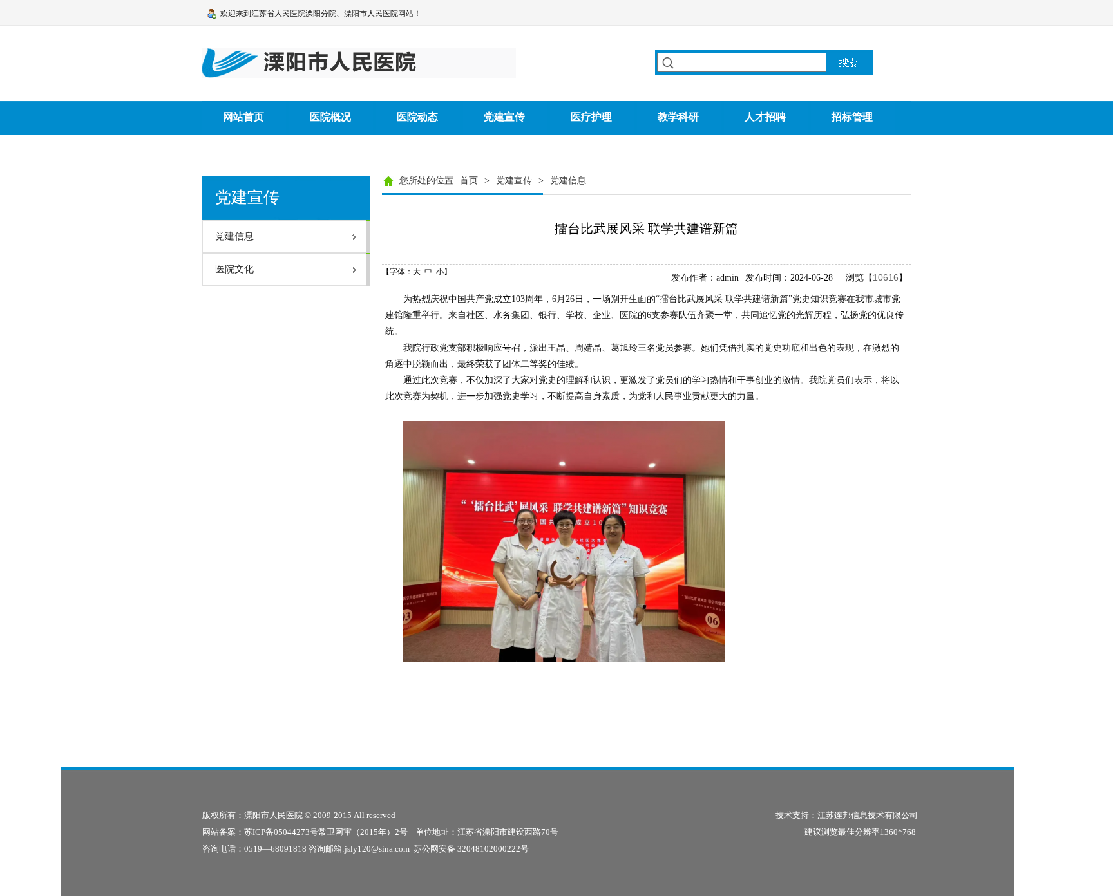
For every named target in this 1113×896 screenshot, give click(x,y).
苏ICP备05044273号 (281, 832)
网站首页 (243, 116)
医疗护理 (591, 116)
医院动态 (417, 116)
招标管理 (852, 116)
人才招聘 (765, 116)
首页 (469, 180)
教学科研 (678, 116)
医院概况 (330, 116)
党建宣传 (504, 116)
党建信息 (568, 180)
